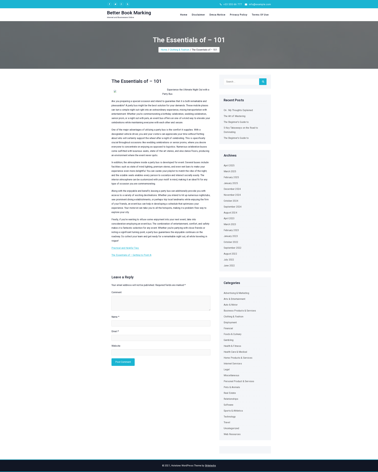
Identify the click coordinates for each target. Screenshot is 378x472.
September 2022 (232, 247)
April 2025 (229, 165)
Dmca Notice (217, 14)
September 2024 (232, 206)
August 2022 (230, 253)
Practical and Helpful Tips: (125, 248)
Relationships (231, 398)
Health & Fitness (232, 346)
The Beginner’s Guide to (236, 122)
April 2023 (229, 218)
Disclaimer (198, 14)
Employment (230, 322)
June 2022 (229, 265)
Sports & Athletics (233, 410)
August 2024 (230, 212)
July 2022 (229, 259)
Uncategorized (231, 428)
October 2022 (231, 242)
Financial (228, 328)
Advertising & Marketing (236, 293)
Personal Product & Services (239, 381)
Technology (230, 416)
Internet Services (233, 363)
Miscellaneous (231, 375)
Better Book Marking (129, 13)
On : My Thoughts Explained (238, 110)
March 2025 (230, 171)
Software (228, 404)
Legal (227, 369)
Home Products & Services (238, 357)
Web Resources (232, 434)
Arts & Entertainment (234, 299)
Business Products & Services (240, 310)
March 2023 (230, 224)
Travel (227, 422)
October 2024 (231, 200)
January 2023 (231, 236)
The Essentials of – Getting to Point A (131, 255)
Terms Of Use (260, 14)
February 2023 (231, 230)
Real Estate (230, 393)
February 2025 (231, 177)
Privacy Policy (238, 14)
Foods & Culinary (233, 334)
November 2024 (232, 195)
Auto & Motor (231, 304)
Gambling (228, 340)
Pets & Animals (232, 387)
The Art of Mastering (234, 116)
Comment (116, 292)
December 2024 (232, 189)
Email (115, 331)
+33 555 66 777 (232, 4)
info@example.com (259, 4)
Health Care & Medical (235, 351)
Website (115, 345)
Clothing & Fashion (179, 49)
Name (115, 316)
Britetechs (210, 465)
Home (183, 14)
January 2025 (231, 183)
